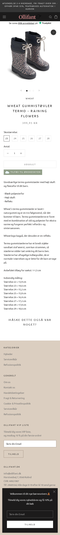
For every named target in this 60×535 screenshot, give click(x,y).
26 (31, 138)
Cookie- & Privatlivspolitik (17, 403)
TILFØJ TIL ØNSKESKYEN (26, 172)
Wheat (30, 98)
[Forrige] (21, 90)
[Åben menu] (4, 16)
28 (48, 138)
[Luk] (54, 491)
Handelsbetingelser (14, 392)
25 (23, 138)
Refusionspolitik (12, 364)
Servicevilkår (10, 359)
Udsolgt (30, 164)
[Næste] (39, 90)
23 (6, 138)
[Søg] (50, 16)
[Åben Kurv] (56, 16)
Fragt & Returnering (14, 398)
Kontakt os (9, 387)
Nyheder (8, 353)
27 (40, 138)
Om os (7, 382)
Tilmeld (30, 524)
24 (15, 138)
